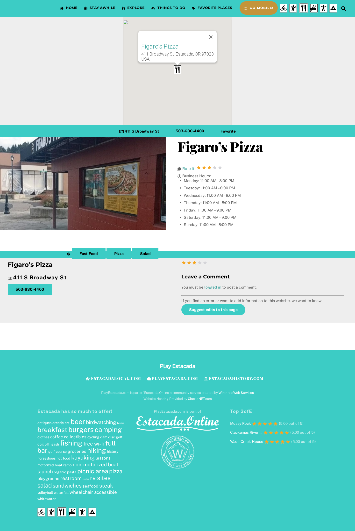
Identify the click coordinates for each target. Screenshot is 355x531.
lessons (103, 458)
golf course (57, 451)
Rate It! (188, 168)
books (120, 423)
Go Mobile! (261, 8)
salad (44, 485)
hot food (63, 458)
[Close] (211, 37)
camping (108, 429)
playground (48, 478)
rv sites (100, 477)
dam (103, 437)
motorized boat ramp (54, 465)
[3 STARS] (209, 167)
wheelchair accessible (93, 492)
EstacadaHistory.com (236, 378)
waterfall (61, 492)
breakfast (52, 429)
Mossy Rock (240, 423)
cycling (93, 437)
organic (60, 472)
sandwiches (67, 485)
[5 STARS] (220, 167)
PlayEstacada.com (174, 378)
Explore (135, 8)
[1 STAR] (198, 167)
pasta (71, 472)
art (67, 423)
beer (78, 422)
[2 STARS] (204, 167)
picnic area (92, 471)
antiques (44, 423)
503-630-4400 (190, 131)
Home (71, 8)
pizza (115, 471)
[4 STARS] (214, 167)
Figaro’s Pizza (160, 46)
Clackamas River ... (246, 432)
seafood (90, 486)
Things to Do (170, 8)
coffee (56, 436)
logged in (212, 287)
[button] (177, 69)
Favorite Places (214, 8)
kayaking (83, 457)
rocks (86, 479)
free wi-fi (93, 444)
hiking (96, 450)
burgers (81, 429)
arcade (58, 423)
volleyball (45, 492)
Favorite (228, 131)
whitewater (46, 499)
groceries (77, 451)
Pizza (119, 253)
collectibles (75, 436)
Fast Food (88, 253)
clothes (43, 437)
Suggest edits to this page (213, 309)
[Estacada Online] (177, 431)
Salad (145, 253)
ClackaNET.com (200, 399)
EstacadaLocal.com (115, 378)
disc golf (115, 437)
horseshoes (46, 458)
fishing (71, 443)
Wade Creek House (246, 441)
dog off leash (48, 444)
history (112, 451)
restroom (71, 478)
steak (106, 485)
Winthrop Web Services (236, 393)
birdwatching (101, 422)
